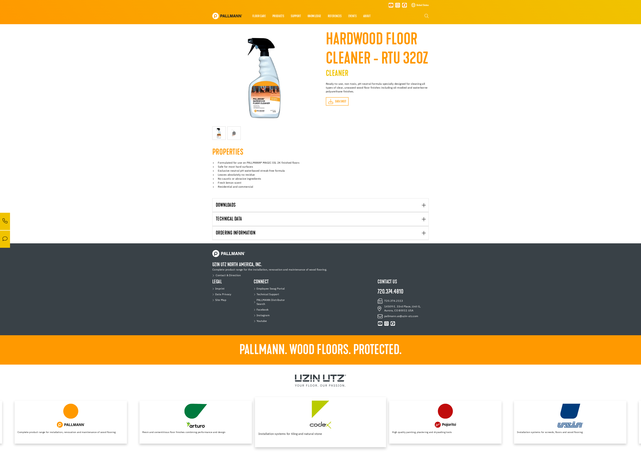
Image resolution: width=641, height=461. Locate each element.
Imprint (220, 289)
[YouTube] (391, 5)
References (335, 16)
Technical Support (268, 294)
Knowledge (314, 16)
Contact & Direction (228, 275)
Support (296, 16)
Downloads (226, 205)
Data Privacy (223, 294)
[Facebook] (404, 5)
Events (352, 16)
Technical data (229, 219)
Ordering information (235, 233)
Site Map (220, 300)
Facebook (263, 310)
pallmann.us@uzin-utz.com (401, 316)
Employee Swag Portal (271, 289)
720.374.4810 (390, 292)
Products (278, 16)
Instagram (263, 315)
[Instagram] (397, 5)
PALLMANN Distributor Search (271, 302)
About (367, 16)
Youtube (262, 321)
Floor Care (259, 16)
